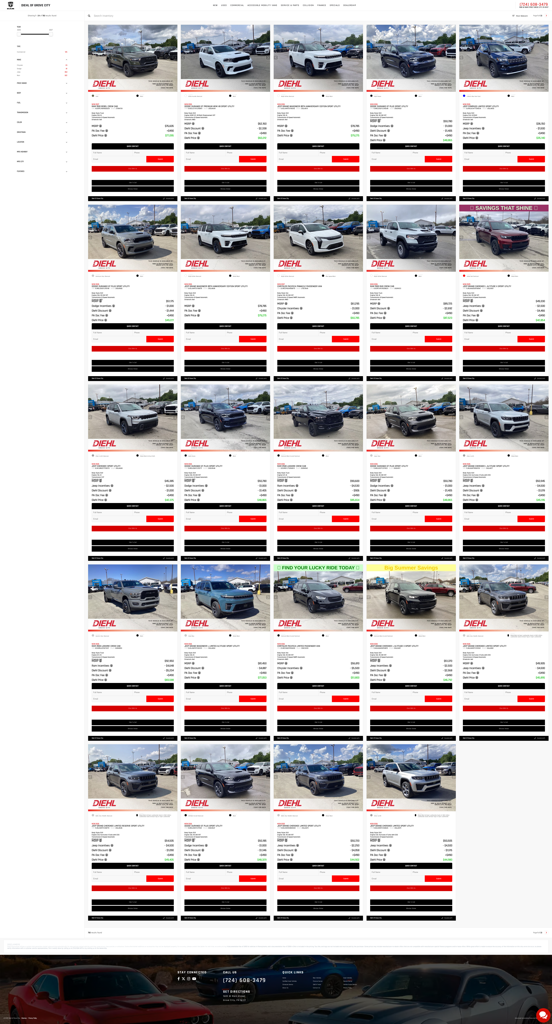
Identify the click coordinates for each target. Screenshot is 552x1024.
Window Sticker (133, 189)
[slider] (19, 34)
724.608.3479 (170, 199)
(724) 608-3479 (534, 4)
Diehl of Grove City (97, 198)
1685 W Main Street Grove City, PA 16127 (533, 7)
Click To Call (132, 183)
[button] (175, 57)
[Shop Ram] (11, 5)
